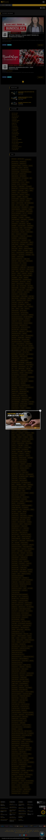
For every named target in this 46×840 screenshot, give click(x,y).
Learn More (27, 838)
